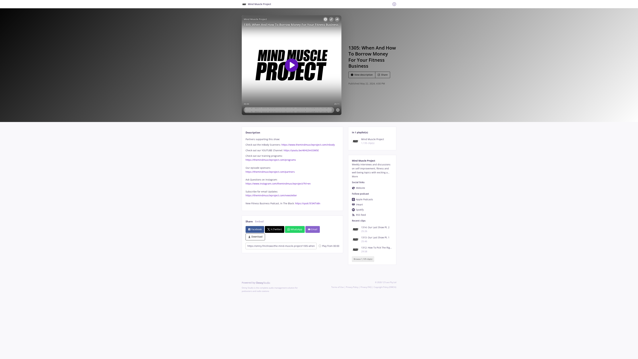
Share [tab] (249, 221)
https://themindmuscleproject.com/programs (271, 159)
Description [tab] (253, 132)
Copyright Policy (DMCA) (385, 287)
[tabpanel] (292, 171)
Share (384, 74)
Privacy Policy (352, 287)
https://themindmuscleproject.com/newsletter (271, 195)
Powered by (249, 282)
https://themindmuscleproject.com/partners (270, 171)
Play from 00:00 (330, 245)
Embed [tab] (259, 221)
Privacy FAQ (366, 287)
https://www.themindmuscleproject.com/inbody (308, 144)
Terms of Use (337, 287)
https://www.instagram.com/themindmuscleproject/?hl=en (278, 183)
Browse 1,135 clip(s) (363, 259)
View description (363, 74)
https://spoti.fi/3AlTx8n (307, 203)
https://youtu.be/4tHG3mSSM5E (301, 150)
